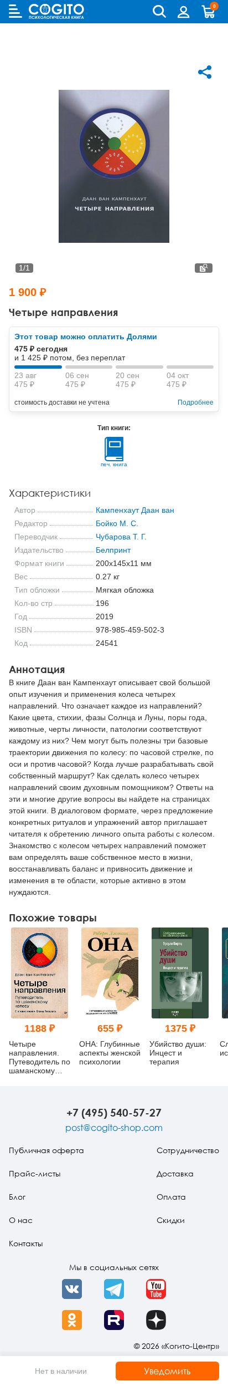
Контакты (26, 1243)
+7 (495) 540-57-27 (114, 1112)
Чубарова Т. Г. (121, 536)
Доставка (175, 1173)
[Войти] (184, 12)
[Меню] (15, 11)
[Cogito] (56, 11)
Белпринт (113, 550)
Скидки (171, 1220)
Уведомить (167, 1371)
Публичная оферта (46, 1150)
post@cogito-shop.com (114, 1127)
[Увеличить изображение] (204, 268)
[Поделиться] (205, 72)
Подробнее (196, 402)
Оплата (171, 1196)
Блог (17, 1196)
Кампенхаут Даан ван (135, 510)
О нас (21, 1220)
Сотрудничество (188, 1150)
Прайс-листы (34, 1173)
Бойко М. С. (117, 523)
